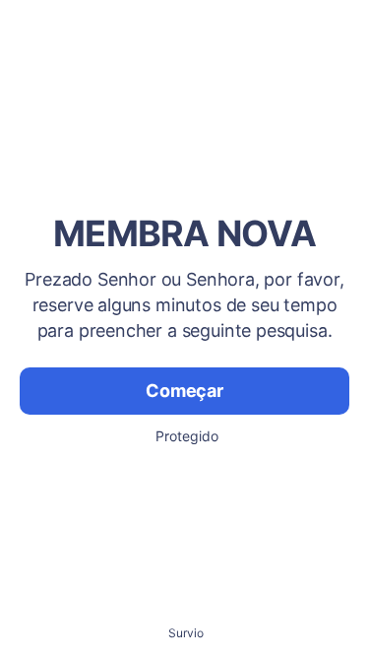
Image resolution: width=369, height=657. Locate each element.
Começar (184, 390)
